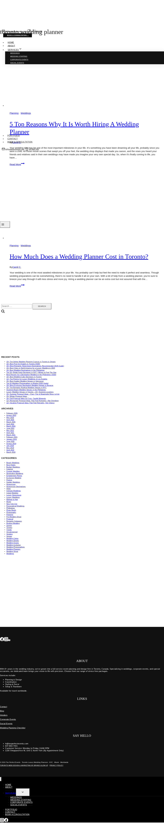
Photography (11, 512)
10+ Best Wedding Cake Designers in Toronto (24, 377)
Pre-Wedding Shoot (13, 517)
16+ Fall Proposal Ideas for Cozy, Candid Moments (26, 398)
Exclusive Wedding (13, 478)
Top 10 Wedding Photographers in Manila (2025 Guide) (27, 383)
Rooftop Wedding (13, 523)
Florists (9, 480)
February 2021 (11, 437)
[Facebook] (2, 639)
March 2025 (11, 422)
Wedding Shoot (12, 551)
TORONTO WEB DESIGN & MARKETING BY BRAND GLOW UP (24, 765)
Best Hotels (11, 465)
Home (11, 42)
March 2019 (11, 452)
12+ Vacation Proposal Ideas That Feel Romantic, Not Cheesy (30, 403)
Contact (12, 139)
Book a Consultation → (18, 35)
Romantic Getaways (14, 521)
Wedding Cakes (12, 538)
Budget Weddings (13, 467)
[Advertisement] (78, 334)
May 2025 (10, 418)
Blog (2, 711)
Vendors (9, 534)
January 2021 (11, 439)
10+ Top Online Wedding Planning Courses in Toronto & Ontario (31, 362)
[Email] (9, 639)
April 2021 (10, 433)
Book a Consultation (20, 142)
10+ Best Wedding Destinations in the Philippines (25, 370)
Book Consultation (18, 153)
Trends (9, 530)
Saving (9, 525)
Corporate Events (19, 60)
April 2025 (10, 420)
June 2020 (10, 441)
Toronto (9, 528)
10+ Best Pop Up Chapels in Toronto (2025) (23, 364)
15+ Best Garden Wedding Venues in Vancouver (25, 381)
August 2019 (11, 444)
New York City (11, 504)
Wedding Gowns (12, 543)
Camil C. (16, 267)
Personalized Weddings (15, 506)
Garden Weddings (13, 482)
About (11, 46)
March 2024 (11, 426)
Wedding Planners (13, 549)
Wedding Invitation (13, 545)
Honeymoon (11, 484)
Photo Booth (11, 510)
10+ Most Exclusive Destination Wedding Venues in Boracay (29, 385)
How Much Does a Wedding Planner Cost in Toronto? (79, 256)
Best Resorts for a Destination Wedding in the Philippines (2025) (31, 375)
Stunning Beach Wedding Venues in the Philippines (26, 390)
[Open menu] (5, 224)
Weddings (15, 53)
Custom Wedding (13, 471)
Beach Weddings (12, 463)
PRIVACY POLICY (56, 765)
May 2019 (10, 448)
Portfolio (13, 135)
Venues (9, 536)
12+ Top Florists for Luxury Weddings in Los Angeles (26, 379)
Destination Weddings (14, 473)
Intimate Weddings (13, 491)
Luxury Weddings (13, 497)
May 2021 (10, 430)
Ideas (8, 489)
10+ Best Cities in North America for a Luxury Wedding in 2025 (30, 368)
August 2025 (11, 415)
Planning (14, 245)
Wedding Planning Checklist (12, 728)
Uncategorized (11, 532)
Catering (9, 469)
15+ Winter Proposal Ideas (17, 396)
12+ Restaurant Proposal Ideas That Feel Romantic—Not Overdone (32, 401)
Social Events (17, 63)
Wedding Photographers (15, 547)
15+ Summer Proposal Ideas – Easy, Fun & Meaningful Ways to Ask (32, 394)
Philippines (10, 508)
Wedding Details (12, 541)
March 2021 (11, 435)
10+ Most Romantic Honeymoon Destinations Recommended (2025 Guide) (35, 366)
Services (10, 793)
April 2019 (10, 450)
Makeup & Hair (12, 499)
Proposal (9, 519)
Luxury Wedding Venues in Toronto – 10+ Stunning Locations (30, 392)
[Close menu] (0, 779)
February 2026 (11, 413)
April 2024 (10, 424)
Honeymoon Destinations (16, 487)
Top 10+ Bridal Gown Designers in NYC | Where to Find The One (31, 372)
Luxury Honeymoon (13, 495)
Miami (8, 502)
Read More (17, 286)
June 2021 (10, 428)
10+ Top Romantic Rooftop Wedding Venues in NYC (26, 388)
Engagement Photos (14, 476)
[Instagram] (6, 639)
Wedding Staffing (18, 56)
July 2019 (10, 446)
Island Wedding (12, 493)
